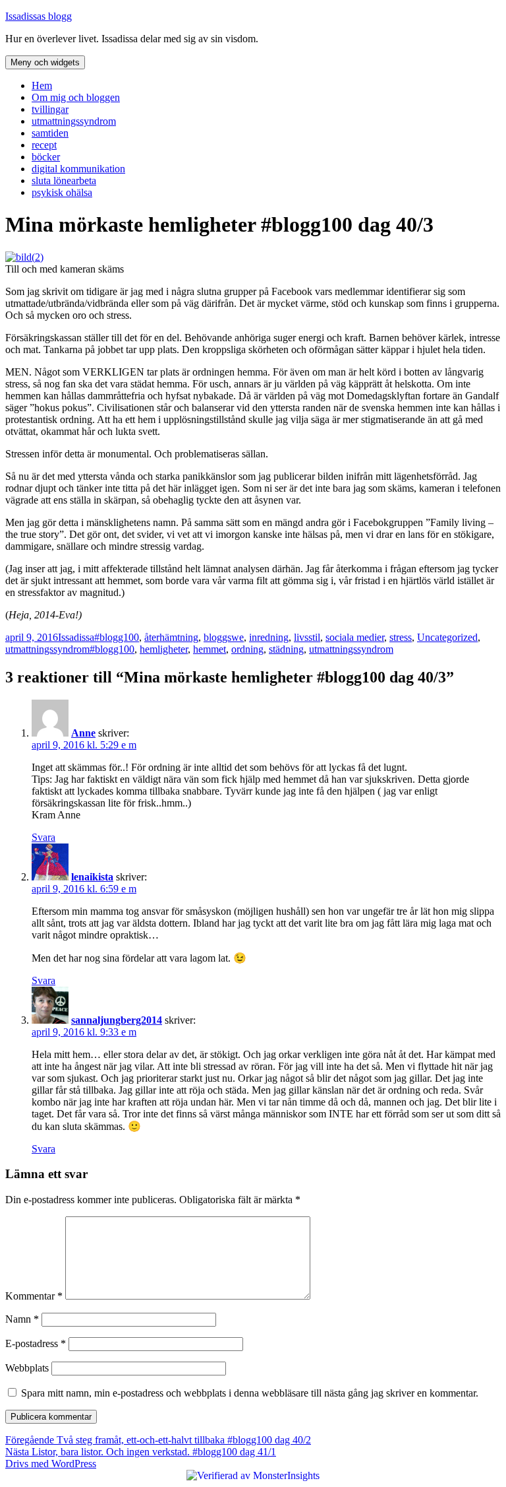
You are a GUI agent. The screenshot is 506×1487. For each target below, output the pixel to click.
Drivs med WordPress (50, 1463)
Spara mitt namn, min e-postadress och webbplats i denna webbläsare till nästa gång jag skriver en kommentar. (249, 1393)
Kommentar (34, 1296)
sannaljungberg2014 (116, 1020)
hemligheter (164, 649)
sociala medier (354, 637)
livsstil (307, 637)
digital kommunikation (78, 168)
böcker (46, 156)
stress (400, 637)
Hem (42, 85)
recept (44, 144)
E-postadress (35, 1343)
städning (286, 649)
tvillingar (50, 109)
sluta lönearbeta (64, 180)
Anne (83, 733)
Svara (43, 837)
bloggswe (224, 637)
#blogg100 (116, 637)
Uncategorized (447, 637)
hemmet (209, 649)
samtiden (50, 133)
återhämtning (171, 637)
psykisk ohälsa (62, 192)
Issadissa (76, 637)
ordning (247, 649)
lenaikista (92, 876)
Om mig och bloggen (76, 97)
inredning (269, 637)
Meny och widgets (45, 62)
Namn (22, 1319)
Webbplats (27, 1367)
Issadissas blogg (38, 16)
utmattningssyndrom (74, 121)
